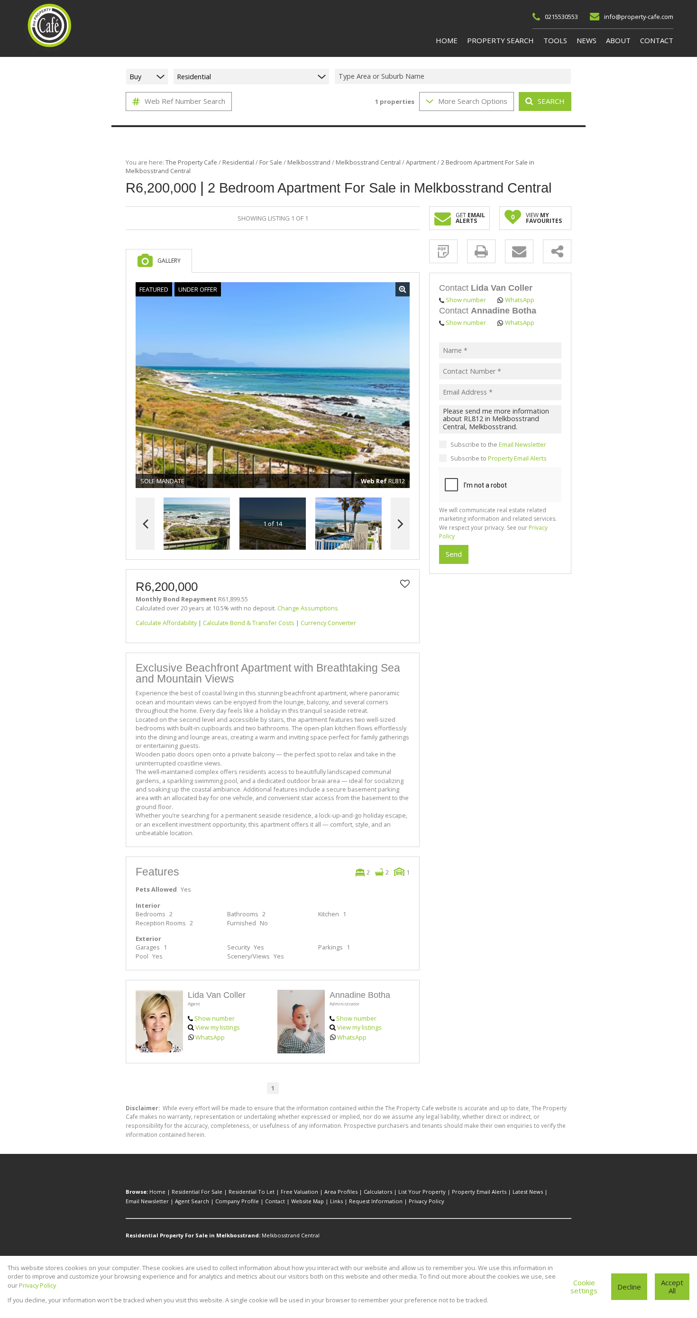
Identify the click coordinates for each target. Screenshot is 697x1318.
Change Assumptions (307, 608)
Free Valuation (299, 1191)
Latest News (528, 1191)
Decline (629, 1286)
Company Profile (237, 1201)
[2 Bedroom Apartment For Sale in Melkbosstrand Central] (273, 385)
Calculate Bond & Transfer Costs (248, 622)
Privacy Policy (426, 1201)
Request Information (376, 1201)
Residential (238, 162)
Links (336, 1201)
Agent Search (192, 1201)
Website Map (307, 1201)
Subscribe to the (498, 445)
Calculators (378, 1191)
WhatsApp (210, 1037)
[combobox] (454, 76)
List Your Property (422, 1191)
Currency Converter (328, 622)
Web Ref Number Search (185, 101)
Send (454, 554)
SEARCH (551, 101)
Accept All (672, 1286)
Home (157, 1191)
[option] (348, 524)
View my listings (217, 1027)
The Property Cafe (191, 162)
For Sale (270, 162)
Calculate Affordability (166, 622)
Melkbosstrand (308, 162)
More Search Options (472, 101)
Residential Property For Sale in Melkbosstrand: (193, 1235)
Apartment (421, 162)
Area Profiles (341, 1191)
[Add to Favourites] (405, 584)
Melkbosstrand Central (368, 162)
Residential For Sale (197, 1191)
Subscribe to (498, 458)
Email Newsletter (522, 445)
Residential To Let (252, 1191)
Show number (214, 1018)
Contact (275, 1201)
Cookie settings (583, 1286)
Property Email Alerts (517, 458)
